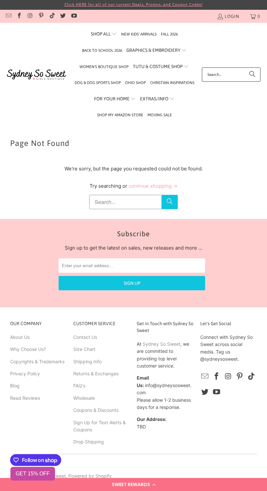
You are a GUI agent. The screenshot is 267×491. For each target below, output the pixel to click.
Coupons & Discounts (96, 410)
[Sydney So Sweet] (37, 74)
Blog (15, 385)
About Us (20, 337)
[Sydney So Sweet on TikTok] (52, 16)
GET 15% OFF (33, 473)
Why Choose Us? (28, 349)
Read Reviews (25, 398)
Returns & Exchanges (96, 373)
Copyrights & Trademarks (37, 361)
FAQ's (79, 385)
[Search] (252, 74)
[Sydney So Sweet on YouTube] (73, 16)
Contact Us (85, 337)
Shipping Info (87, 361)
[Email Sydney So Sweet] (8, 16)
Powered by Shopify (90, 476)
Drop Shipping (88, 441)
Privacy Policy (25, 373)
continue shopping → (153, 186)
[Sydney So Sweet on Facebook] (19, 16)
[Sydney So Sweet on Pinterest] (41, 16)
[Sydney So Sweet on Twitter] (63, 16)
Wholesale (84, 398)
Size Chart (84, 349)
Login (232, 16)
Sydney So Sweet (161, 344)
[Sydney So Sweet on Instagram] (30, 16)
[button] (133, 484)
